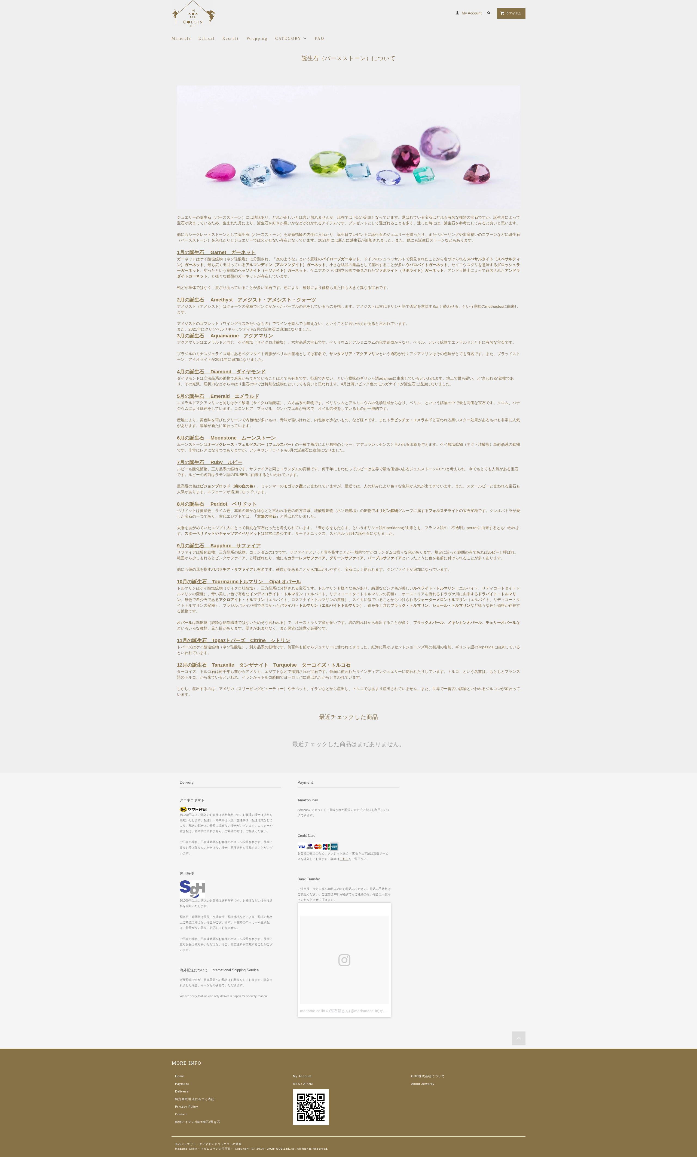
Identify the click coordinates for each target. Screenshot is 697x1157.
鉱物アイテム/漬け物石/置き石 (197, 1122)
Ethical (206, 38)
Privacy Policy (186, 1106)
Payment (182, 1083)
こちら (344, 858)
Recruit (230, 38)
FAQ (319, 38)
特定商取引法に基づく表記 (195, 1099)
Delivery (181, 1091)
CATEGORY (289, 38)
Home (179, 1076)
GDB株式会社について (428, 1076)
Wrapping (257, 38)
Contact (181, 1114)
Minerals (181, 38)
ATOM (308, 1083)
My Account (472, 13)
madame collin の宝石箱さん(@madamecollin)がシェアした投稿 (355, 1011)
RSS (296, 1083)
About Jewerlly (423, 1083)
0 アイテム (514, 13)
